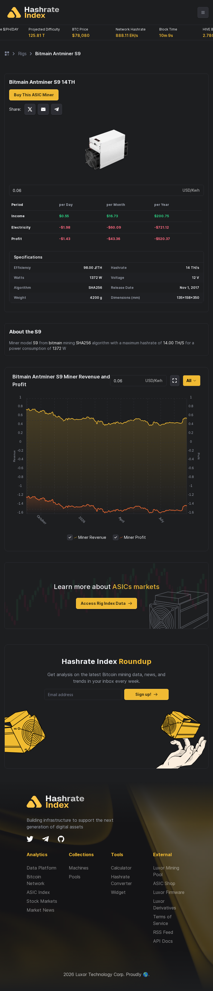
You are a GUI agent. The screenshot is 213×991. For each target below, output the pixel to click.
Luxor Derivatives (164, 904)
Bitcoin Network (35, 880)
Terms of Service (162, 920)
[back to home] (33, 12)
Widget (118, 892)
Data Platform (41, 868)
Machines (78, 868)
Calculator (121, 868)
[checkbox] (70, 537)
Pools (74, 876)
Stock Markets (42, 901)
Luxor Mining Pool (166, 871)
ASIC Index (38, 892)
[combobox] (192, 380)
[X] (30, 839)
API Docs (163, 941)
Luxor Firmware (168, 892)
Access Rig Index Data (103, 603)
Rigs (22, 53)
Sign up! (143, 694)
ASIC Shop (164, 883)
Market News (40, 910)
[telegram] (45, 839)
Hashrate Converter (121, 880)
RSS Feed (163, 932)
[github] (61, 839)
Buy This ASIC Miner (34, 94)
